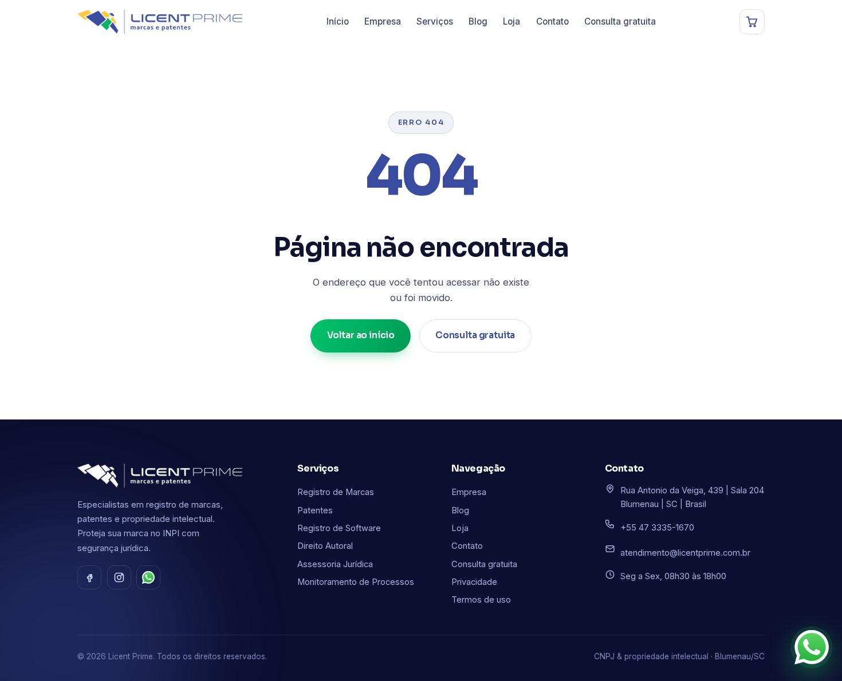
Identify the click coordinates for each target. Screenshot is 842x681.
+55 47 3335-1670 (657, 527)
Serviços (434, 21)
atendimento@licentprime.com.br (685, 553)
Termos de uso (481, 600)
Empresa (382, 21)
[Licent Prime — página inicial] (159, 22)
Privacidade (474, 582)
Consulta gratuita (620, 21)
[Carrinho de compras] (752, 21)
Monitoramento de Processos (355, 582)
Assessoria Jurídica (335, 564)
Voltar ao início (361, 335)
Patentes (315, 510)
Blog (478, 21)
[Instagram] (119, 577)
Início (337, 21)
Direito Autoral (325, 546)
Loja (511, 21)
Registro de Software (339, 528)
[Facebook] (89, 577)
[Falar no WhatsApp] (811, 648)
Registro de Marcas (335, 492)
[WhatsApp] (148, 577)
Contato (552, 21)
